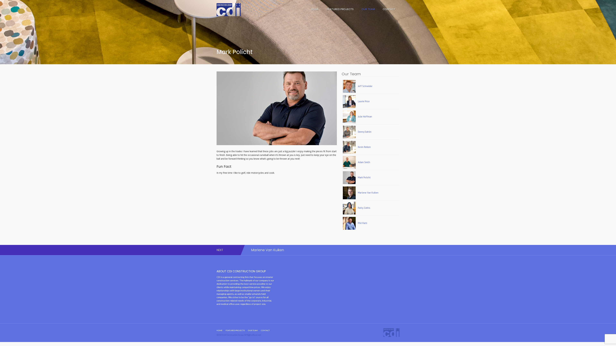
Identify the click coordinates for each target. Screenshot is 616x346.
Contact (389, 9)
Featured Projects (340, 9)
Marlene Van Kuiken (267, 250)
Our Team (368, 9)
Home (315, 9)
